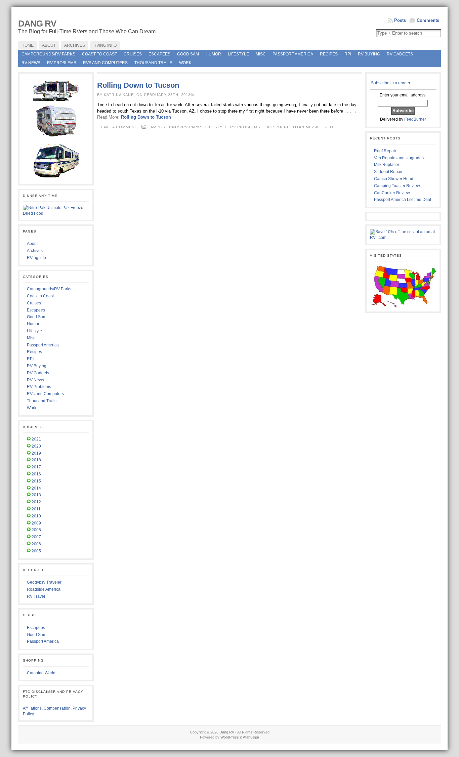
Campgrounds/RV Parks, (176, 127)
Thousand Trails (153, 62)
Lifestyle (238, 54)
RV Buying (369, 54)
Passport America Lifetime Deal (402, 199)
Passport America (293, 54)
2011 (36, 509)
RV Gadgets (400, 54)
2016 (36, 474)
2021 (36, 439)
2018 (36, 460)
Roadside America (43, 589)
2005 (36, 551)
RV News (31, 62)
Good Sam (188, 54)
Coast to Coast (99, 54)
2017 (36, 467)
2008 (36, 530)
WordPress (229, 737)
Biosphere (277, 127)
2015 (36, 481)
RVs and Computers (105, 62)
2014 (36, 488)
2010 (36, 516)
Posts (400, 20)
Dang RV (37, 23)
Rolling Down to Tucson (138, 85)
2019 (36, 453)
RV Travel (36, 596)
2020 (36, 446)
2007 (36, 537)
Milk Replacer (386, 164)
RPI (347, 54)
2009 (36, 523)
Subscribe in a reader (390, 83)
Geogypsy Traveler (44, 582)
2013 (36, 495)
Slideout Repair (388, 171)
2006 (36, 544)
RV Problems (61, 62)
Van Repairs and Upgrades (399, 158)
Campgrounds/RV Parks (48, 54)
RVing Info (36, 257)
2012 (36, 502)
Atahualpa (251, 737)
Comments (428, 20)
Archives (35, 250)
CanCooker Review (392, 193)
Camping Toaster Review (397, 185)
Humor (213, 54)
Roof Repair (385, 151)
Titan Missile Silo (312, 127)
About (32, 243)
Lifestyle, (217, 127)
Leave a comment (117, 127)
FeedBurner (415, 119)
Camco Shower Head (393, 178)
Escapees (159, 54)
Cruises (133, 54)
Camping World (41, 673)
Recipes (329, 54)
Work (185, 62)
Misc (261, 54)
